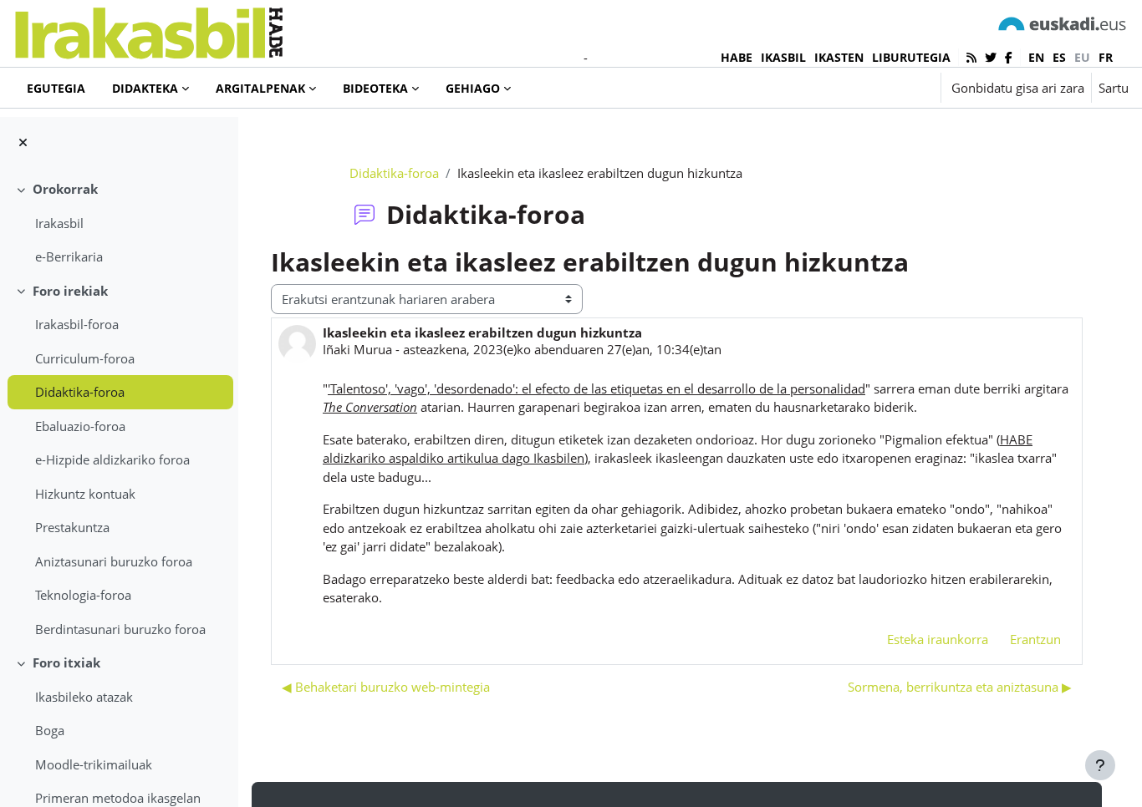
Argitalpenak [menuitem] (260, 88)
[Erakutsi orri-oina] (1100, 765)
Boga (49, 730)
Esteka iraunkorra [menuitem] (937, 639)
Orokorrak (65, 188)
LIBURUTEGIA (911, 57)
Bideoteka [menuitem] (375, 88)
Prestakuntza (72, 527)
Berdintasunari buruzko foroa (120, 629)
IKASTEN (839, 57)
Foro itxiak (66, 662)
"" (596, 388)
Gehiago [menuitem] (473, 88)
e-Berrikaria (69, 256)
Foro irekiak (70, 290)
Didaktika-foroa (80, 391)
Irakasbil (59, 223)
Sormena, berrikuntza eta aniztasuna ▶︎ (960, 686)
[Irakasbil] (148, 29)
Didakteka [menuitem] (145, 88)
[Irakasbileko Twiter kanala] (991, 57)
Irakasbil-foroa (77, 324)
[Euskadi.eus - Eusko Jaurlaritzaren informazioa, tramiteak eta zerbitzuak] (1062, 23)
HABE (736, 57)
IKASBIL (783, 57)
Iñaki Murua (357, 349)
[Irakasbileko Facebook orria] (1009, 57)
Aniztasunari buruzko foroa (113, 561)
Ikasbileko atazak (84, 696)
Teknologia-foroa (83, 594)
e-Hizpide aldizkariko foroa (112, 459)
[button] (876, 88)
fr (1106, 57)
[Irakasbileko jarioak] (971, 57)
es (1059, 57)
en (1036, 57)
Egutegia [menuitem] (56, 88)
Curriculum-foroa (85, 358)
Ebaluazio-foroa (80, 426)
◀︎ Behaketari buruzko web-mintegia (386, 686)
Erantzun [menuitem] (1035, 639)
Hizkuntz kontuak (85, 493)
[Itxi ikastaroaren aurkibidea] (23, 142)
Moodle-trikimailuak (93, 764)
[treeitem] (118, 223)
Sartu (1114, 87)
